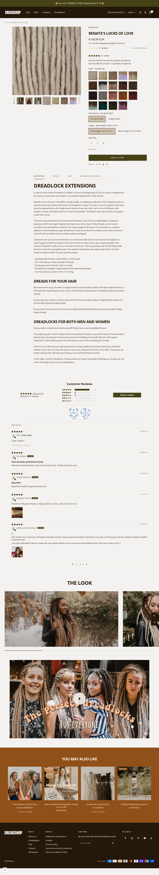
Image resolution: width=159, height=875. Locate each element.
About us (32, 836)
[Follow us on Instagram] (132, 838)
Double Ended (97, 119)
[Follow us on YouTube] (145, 838)
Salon (36, 12)
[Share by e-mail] (107, 164)
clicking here (68, 362)
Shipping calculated (107, 43)
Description (39, 176)
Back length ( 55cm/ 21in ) (102, 131)
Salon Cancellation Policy (56, 852)
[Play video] (79, 699)
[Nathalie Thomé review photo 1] (17, 512)
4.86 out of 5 (38, 393)
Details (56, 176)
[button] (94, 55)
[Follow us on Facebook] (125, 838)
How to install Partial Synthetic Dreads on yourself (61, 805)
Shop (28, 12)
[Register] (113, 843)
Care (70, 176)
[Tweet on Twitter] (103, 164)
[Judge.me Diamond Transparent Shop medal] (85, 412)
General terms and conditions (59, 848)
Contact (32, 848)
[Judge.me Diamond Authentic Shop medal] (73, 412)
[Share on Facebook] (96, 164)
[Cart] (150, 12)
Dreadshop (93, 27)
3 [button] (80, 564)
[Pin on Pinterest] (99, 164)
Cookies (49, 840)
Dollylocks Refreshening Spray (134, 804)
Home (7, 22)
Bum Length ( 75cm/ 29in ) (129, 131)
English (131, 12)
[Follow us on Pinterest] (138, 838)
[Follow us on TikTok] (151, 838)
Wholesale (33, 852)
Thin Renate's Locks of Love (25, 804)
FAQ (30, 844)
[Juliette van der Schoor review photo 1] (17, 551)
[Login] (145, 12)
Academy (46, 12)
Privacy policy (52, 844)
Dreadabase (59, 12)
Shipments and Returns (90, 176)
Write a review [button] (127, 395)
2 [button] (76, 564)
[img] (17, 431)
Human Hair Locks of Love (97, 804)
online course (44, 334)
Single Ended (114, 119)
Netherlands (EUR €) (116, 12)
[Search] (140, 12)
